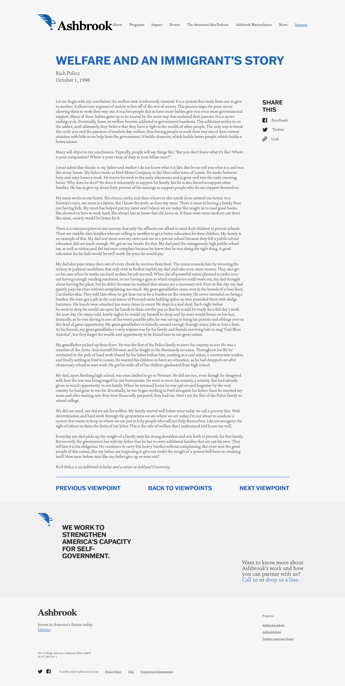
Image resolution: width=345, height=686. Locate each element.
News (283, 24)
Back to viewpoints (180, 488)
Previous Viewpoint (88, 488)
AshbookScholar (271, 632)
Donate (44, 629)
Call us (250, 579)
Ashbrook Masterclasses (254, 24)
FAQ (131, 672)
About (117, 24)
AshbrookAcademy (273, 625)
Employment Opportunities (157, 672)
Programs (136, 24)
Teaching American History (278, 639)
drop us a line (282, 579)
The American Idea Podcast (207, 24)
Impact (156, 24)
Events (175, 24)
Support (301, 24)
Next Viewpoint (264, 488)
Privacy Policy (113, 672)
